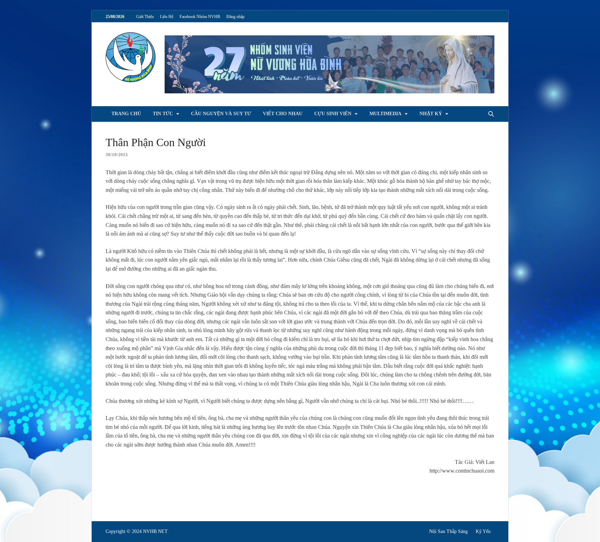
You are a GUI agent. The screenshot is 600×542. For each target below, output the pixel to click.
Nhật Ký (430, 113)
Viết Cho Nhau (282, 113)
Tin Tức (163, 113)
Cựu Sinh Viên (332, 113)
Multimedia (385, 113)
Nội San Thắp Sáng (448, 531)
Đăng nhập (235, 16)
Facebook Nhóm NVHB (200, 16)
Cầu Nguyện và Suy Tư (221, 113)
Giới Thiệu (145, 16)
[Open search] (491, 114)
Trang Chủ (126, 113)
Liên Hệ (166, 16)
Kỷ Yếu (483, 531)
